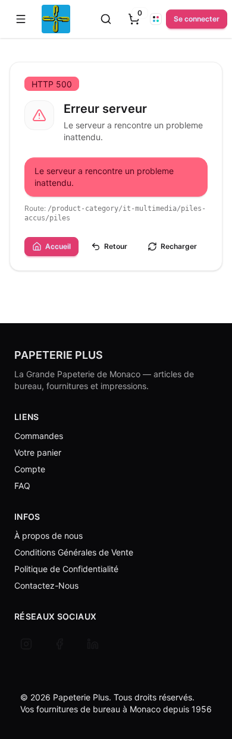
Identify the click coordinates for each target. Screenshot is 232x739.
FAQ (22, 486)
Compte (29, 469)
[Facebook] (59, 644)
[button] (21, 19)
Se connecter (197, 18)
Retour (115, 246)
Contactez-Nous (46, 585)
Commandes (38, 436)
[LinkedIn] (93, 644)
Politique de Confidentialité (66, 569)
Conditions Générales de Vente (73, 552)
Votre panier (37, 452)
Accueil (58, 246)
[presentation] (134, 19)
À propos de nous (48, 535)
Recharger (179, 246)
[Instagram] (26, 644)
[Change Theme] (156, 19)
